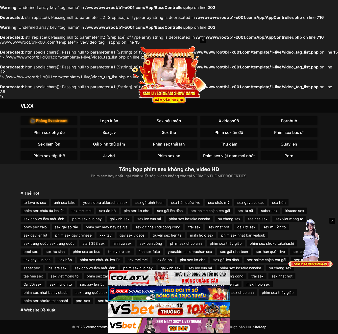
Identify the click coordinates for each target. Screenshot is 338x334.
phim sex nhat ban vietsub (243, 235)
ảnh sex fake (64, 202)
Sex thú (169, 132)
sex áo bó (107, 211)
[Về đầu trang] (327, 328)
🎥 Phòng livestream (49, 120)
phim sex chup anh (186, 243)
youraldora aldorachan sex (105, 202)
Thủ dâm (229, 144)
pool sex (31, 251)
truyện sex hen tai (167, 235)
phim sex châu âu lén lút (44, 211)
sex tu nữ (245, 211)
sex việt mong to (65, 276)
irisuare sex (294, 211)
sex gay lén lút (35, 235)
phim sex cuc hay (87, 219)
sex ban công (151, 243)
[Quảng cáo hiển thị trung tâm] (169, 74)
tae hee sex (257, 219)
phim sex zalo (35, 227)
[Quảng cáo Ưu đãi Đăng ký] (169, 293)
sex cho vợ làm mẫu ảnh (44, 219)
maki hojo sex (201, 235)
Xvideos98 (229, 120)
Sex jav (109, 132)
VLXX (27, 106)
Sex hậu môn (169, 120)
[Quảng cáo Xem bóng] (169, 277)
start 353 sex (93, 243)
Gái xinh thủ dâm (109, 144)
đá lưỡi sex (246, 227)
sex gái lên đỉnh (170, 211)
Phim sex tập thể (49, 155)
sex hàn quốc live (185, 202)
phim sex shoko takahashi (272, 243)
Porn (289, 155)
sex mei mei (81, 211)
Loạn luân (109, 120)
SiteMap (259, 327)
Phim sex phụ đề (49, 132)
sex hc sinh (55, 251)
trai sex (194, 227)
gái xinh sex (119, 219)
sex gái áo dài (66, 227)
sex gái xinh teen (149, 202)
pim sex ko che (136, 211)
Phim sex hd (168, 155)
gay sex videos (132, 235)
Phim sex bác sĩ (289, 132)
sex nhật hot (218, 227)
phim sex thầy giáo (226, 243)
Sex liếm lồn (49, 144)
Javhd (109, 155)
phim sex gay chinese (73, 235)
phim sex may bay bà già (106, 227)
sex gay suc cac (250, 202)
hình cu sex (122, 243)
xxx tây (105, 235)
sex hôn (279, 202)
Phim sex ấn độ (229, 132)
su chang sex (229, 219)
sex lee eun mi (149, 219)
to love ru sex (35, 202)
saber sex (269, 211)
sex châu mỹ (218, 202)
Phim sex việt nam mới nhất (229, 155)
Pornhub (289, 120)
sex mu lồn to (274, 227)
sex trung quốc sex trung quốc (49, 243)
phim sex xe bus (86, 251)
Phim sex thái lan (169, 144)
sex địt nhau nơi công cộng (157, 227)
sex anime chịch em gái (210, 211)
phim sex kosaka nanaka (189, 219)
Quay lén (289, 144)
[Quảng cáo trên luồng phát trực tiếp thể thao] (169, 325)
